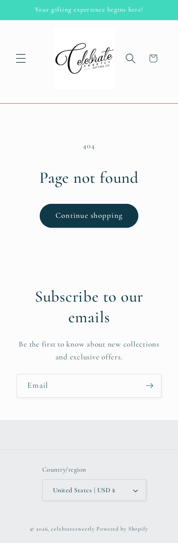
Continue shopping (89, 215)
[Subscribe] (149, 386)
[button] (21, 58)
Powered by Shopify (122, 528)
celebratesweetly (73, 528)
